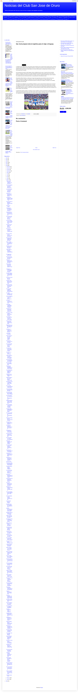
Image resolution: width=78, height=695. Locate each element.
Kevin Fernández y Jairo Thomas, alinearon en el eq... (9, 498)
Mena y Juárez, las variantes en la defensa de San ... (9, 243)
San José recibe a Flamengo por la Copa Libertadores (9, 584)
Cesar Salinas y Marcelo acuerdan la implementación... (9, 251)
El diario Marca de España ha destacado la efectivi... (9, 480)
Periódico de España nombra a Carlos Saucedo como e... (9, 488)
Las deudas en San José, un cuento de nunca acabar (9, 318)
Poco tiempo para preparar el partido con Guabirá (9, 371)
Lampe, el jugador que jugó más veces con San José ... (9, 672)
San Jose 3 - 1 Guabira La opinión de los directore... (9, 330)
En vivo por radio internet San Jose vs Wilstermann (9, 471)
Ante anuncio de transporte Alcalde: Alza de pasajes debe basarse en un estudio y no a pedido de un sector (67, 98)
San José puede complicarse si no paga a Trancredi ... (9, 406)
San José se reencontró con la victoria (9, 341)
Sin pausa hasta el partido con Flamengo (9, 630)
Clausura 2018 (33, 15)
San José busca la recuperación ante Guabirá (9, 360)
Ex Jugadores (15, 17)
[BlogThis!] (35, 114)
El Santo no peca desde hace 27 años (9, 600)
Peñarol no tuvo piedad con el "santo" (9, 375)
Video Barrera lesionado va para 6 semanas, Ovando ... (8, 659)
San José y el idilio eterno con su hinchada (9, 451)
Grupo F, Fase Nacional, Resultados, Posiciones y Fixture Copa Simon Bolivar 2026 (67, 73)
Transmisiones (52, 19)
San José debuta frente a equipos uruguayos (9, 467)
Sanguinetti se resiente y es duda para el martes (9, 618)
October (8, 169)
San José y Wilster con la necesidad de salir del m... (9, 484)
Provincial (11, 19)
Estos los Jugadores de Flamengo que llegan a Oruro (9, 596)
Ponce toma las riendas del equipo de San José (9, 322)
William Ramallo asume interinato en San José (9, 524)
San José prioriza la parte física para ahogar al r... (9, 668)
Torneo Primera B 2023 (34, 19)
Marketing (65, 17)
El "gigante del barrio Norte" (8, 255)
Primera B (5, 19)
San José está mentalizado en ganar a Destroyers (8, 43)
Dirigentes (5, 17)
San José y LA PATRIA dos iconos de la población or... (9, 310)
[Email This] (34, 114)
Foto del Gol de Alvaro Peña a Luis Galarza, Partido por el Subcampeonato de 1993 (67, 50)
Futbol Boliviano (64, 63)
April (7, 178)
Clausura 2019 (40, 15)
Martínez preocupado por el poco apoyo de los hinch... (9, 509)
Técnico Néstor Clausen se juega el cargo (9, 575)
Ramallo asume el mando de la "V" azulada (9, 513)
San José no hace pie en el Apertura (9, 278)
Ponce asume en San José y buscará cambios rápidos (9, 337)
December (8, 166)
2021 (7, 162)
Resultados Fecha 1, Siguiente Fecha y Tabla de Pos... (9, 520)
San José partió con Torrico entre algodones (9, 438)
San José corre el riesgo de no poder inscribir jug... (9, 435)
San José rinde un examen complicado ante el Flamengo (9, 579)
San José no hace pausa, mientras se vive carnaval (9, 641)
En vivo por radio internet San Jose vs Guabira (9, 345)
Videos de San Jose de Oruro (66, 89)
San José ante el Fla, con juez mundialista (9, 603)
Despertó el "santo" (8, 206)
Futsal (37, 17)
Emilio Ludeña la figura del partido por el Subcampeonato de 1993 (67, 48)
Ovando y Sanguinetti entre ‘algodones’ (8, 610)
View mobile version (36, 149)
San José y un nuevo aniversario (8, 353)
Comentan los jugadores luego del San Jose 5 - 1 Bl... (9, 199)
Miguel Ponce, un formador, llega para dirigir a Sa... (9, 326)
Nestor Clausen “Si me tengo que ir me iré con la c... (8, 549)
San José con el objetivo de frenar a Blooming (9, 226)
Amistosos (9, 15)
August (8, 172)
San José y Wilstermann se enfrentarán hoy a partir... (9, 476)
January (8, 679)
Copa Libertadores (53, 15)
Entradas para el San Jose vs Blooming (9, 247)
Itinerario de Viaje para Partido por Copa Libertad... (9, 463)
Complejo (46, 15)
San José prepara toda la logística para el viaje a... (9, 493)
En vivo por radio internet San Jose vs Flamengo (9, 567)
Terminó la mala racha (9, 675)
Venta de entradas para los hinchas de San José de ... (9, 419)
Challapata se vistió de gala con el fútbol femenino (9, 270)
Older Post (54, 147)
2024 (7, 158)
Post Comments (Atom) (24, 152)
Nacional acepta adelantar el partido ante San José (9, 239)
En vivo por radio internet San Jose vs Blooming (9, 217)
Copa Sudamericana (62, 15)
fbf (20, 17)
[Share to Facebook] (37, 114)
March (8, 179)
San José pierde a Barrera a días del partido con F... (9, 664)
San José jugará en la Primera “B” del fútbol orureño (69, 81)
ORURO (62, 96)
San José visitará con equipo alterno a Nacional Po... (9, 186)
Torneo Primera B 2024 (44, 19)
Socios (20, 19)
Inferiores (55, 17)
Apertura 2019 (19, 15)
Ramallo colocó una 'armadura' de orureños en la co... (9, 505)
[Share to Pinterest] (38, 114)
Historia (46, 17)
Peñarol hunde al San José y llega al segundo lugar (9, 379)
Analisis (13, 15)
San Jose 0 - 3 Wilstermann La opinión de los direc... (9, 454)
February (8, 677)
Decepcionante (8, 461)
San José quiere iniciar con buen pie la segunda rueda (9, 222)
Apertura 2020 (26, 15)
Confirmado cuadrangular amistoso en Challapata (8, 306)
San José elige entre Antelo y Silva (9, 363)
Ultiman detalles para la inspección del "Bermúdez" (9, 623)
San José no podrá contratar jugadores (9, 423)
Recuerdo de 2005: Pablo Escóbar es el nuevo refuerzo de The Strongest (67, 41)
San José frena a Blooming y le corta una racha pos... (9, 213)
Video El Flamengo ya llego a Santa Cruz (9, 592)
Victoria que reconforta (8, 334)
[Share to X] (36, 114)
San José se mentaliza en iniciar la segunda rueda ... (9, 230)
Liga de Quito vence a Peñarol (8, 502)
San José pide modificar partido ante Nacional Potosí (9, 290)
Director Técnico (70, 15)
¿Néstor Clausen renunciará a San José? (9, 545)
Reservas (16, 19)
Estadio (10, 17)
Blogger (41, 687)
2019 (7, 165)
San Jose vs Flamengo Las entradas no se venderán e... (9, 627)
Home (36, 147)
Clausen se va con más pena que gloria (9, 532)
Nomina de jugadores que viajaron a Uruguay (9, 442)
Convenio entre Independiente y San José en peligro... (9, 410)
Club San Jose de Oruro (65, 79)
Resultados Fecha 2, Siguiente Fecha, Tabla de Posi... (9, 383)
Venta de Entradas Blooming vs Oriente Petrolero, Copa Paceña (69, 65)
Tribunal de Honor (60, 19)
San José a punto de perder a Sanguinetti (9, 650)
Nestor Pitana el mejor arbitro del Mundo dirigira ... (9, 637)
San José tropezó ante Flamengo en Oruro (9, 564)
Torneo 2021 (25, 19)
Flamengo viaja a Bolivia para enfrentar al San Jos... (9, 614)
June (8, 175)
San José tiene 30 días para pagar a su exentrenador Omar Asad (8, 67)
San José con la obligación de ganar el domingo (9, 528)
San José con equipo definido (11, 90)
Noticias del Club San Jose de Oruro (32, 5)
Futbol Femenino (31, 17)
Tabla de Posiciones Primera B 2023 (67, 56)
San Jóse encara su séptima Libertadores (9, 606)
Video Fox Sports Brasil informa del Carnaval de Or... (9, 572)
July (7, 173)
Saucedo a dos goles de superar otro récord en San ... (9, 646)
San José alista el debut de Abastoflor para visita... (9, 203)
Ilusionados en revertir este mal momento (9, 431)
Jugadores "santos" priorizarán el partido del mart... (8, 654)
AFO (4, 15)
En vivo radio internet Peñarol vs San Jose (9, 386)
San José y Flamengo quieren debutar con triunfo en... (9, 588)
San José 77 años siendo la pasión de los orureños (9, 314)
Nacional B (63, 71)
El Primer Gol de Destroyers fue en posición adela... (9, 286)
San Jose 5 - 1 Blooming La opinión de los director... (9, 194)
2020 (7, 163)
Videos (66, 19)
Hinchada (41, 17)
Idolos (50, 17)
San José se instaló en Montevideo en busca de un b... (9, 427)
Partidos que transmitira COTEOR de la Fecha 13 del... (9, 367)
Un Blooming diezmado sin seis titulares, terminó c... (9, 209)
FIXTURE (24, 17)
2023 (7, 159)
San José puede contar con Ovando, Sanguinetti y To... (9, 447)
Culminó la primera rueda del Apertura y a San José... (9, 261)
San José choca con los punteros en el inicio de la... (9, 235)
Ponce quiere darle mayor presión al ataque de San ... (9, 266)
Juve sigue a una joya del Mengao (9, 634)
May (7, 176)
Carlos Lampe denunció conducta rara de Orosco (9, 182)
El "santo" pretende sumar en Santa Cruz (9, 293)
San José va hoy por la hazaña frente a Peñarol (9, 393)
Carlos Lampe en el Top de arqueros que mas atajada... (9, 357)
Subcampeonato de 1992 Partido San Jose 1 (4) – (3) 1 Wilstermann (67, 44)
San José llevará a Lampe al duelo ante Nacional (9, 190)
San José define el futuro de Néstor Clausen (9, 538)
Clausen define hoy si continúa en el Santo (9, 556)
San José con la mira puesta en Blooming (9, 257)
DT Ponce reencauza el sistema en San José (9, 301)
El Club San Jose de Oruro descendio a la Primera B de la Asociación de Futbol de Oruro (69, 92)
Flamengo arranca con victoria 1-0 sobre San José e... (9, 560)
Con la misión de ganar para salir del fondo (9, 390)
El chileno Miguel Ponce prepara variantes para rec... (9, 274)
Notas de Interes (72, 17)
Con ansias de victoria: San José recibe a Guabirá (9, 349)
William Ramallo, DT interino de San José (9, 516)
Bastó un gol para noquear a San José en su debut (9, 553)
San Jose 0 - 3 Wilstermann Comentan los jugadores (9, 458)
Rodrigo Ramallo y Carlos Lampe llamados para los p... (9, 402)
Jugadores (60, 17)
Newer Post (18, 147)
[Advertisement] (39, 30)
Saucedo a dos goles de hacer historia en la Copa (9, 282)
